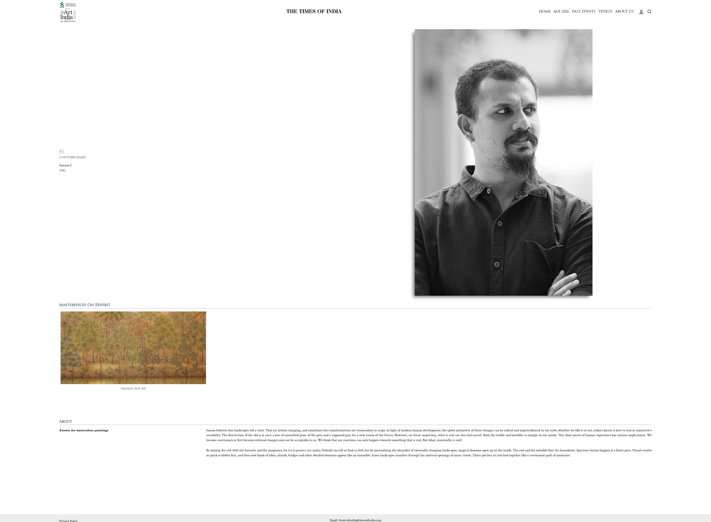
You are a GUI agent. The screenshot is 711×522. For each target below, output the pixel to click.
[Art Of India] (68, 12)
